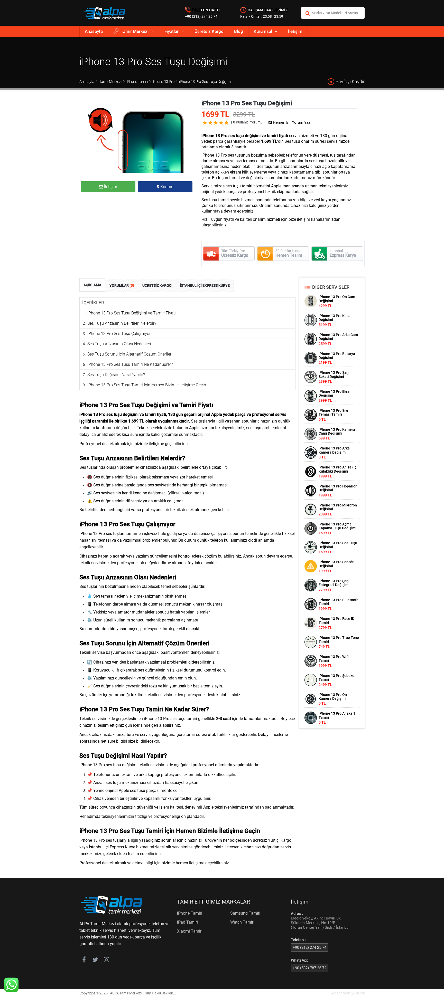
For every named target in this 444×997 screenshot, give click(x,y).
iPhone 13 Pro (163, 81)
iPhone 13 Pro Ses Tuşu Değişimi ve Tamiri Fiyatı (131, 313)
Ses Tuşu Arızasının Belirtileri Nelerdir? (121, 323)
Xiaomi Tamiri (189, 931)
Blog (238, 31)
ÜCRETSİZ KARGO (157, 285)
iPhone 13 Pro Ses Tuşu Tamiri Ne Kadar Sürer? (130, 364)
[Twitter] (95, 960)
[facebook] (83, 960)
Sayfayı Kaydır (350, 81)
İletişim (295, 31)
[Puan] (226, 126)
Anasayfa (94, 31)
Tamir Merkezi (135, 31)
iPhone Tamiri (137, 81)
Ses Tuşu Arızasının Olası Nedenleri (119, 343)
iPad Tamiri (187, 922)
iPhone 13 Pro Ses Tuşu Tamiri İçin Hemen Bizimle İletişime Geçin (146, 384)
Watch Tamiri (242, 922)
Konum (166, 186)
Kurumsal (263, 31)
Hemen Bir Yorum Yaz (291, 122)
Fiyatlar (171, 31)
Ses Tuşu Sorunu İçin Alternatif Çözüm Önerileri (129, 354)
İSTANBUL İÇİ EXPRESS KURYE (205, 285)
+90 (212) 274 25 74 (201, 16)
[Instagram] (106, 960)
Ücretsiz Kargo (209, 31)
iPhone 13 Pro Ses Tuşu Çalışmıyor (119, 333)
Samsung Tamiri (245, 913)
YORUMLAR (121, 285)
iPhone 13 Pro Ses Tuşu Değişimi (205, 81)
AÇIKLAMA (92, 285)
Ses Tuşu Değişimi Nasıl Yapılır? (116, 374)
